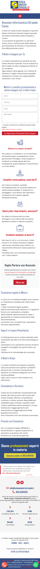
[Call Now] (4, 565)
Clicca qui (20, 282)
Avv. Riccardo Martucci (7, 560)
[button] (20, 16)
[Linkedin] (22, 482)
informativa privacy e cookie (12, 129)
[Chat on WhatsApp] (36, 565)
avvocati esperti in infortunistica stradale (18, 272)
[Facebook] (18, 482)
